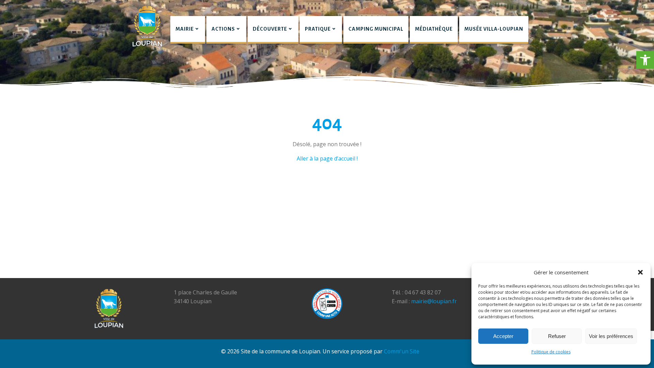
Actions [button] (223, 29)
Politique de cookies (551, 352)
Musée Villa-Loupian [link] (493, 29)
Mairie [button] (184, 29)
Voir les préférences (611, 336)
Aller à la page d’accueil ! (327, 158)
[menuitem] (187, 30)
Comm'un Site (401, 351)
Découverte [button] (270, 29)
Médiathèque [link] (434, 29)
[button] (645, 60)
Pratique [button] (318, 29)
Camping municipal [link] (375, 29)
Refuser (557, 336)
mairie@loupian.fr (434, 301)
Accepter (503, 336)
